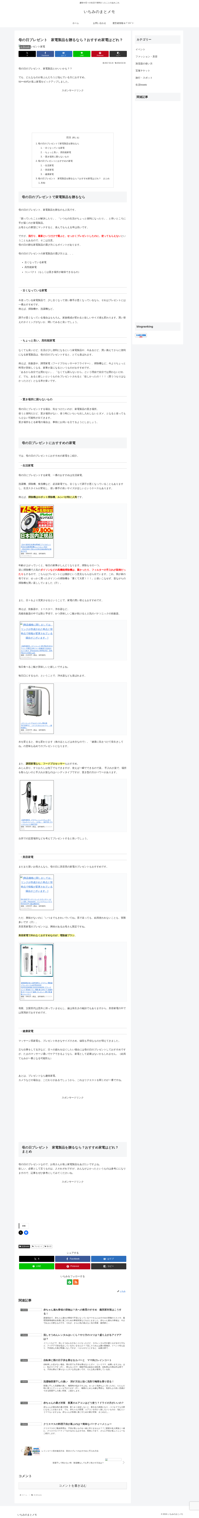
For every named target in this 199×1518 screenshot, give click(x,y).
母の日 (49, 1246)
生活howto (25, 1246)
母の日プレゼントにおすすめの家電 (55, 161)
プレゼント (38, 1246)
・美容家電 (48, 169)
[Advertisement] (73, 111)
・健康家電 (48, 174)
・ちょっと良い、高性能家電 (57, 152)
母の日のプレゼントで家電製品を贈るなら (58, 143)
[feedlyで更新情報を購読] (69, 1282)
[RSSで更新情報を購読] (76, 1282)
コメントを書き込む (73, 1485)
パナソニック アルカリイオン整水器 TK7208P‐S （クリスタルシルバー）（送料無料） (36, 725)
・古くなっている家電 (54, 148)
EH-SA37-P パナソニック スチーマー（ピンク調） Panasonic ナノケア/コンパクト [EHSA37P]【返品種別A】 (36, 901)
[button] (118, 54)
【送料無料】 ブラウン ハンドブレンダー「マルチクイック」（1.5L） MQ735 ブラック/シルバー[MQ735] (37, 822)
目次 (68, 137)
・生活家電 (48, 165)
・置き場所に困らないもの (56, 156)
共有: (43, 183)
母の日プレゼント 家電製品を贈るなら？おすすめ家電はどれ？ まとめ (74, 178)
